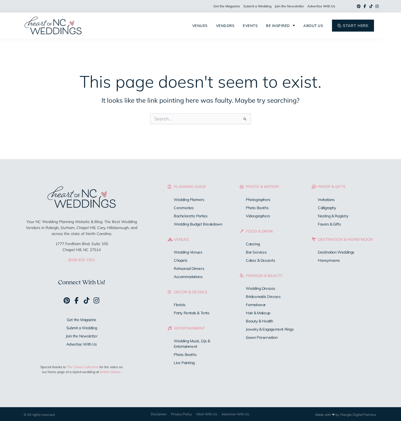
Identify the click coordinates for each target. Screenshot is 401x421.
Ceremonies (184, 207)
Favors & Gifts (329, 224)
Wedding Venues (188, 252)
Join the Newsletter (289, 6)
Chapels (180, 260)
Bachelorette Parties (191, 215)
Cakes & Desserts (260, 260)
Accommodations (188, 276)
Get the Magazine (226, 6)
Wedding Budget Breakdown (198, 224)
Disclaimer (159, 414)
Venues (200, 25)
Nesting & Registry (333, 215)
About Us (313, 25)
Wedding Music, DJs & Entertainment (192, 343)
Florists (179, 304)
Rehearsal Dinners (189, 268)
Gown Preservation (261, 337)
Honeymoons (329, 260)
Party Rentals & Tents (192, 312)
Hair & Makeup (258, 312)
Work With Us (206, 414)
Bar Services (256, 252)
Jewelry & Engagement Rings (270, 329)
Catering (253, 244)
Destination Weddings (336, 252)
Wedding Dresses (260, 288)
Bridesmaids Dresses (263, 296)
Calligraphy (327, 207)
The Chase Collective (82, 367)
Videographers (258, 215)
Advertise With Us (321, 6)
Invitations (326, 199)
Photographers (258, 199)
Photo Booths (185, 354)
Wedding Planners (189, 199)
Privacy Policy (181, 414)
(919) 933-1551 (81, 259)
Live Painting (184, 362)
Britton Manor (110, 372)
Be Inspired (278, 25)
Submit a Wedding (257, 6)
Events (250, 25)
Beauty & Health (259, 321)
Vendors (225, 25)
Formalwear (256, 304)
